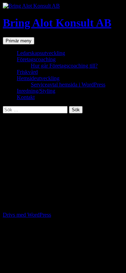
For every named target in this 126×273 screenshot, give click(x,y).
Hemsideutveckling (38, 78)
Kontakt (26, 97)
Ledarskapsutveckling (41, 53)
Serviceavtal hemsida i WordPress (68, 85)
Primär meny (18, 40)
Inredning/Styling (36, 91)
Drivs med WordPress (27, 215)
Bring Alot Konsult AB (57, 22)
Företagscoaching (36, 59)
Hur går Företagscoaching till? (64, 66)
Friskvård (27, 72)
